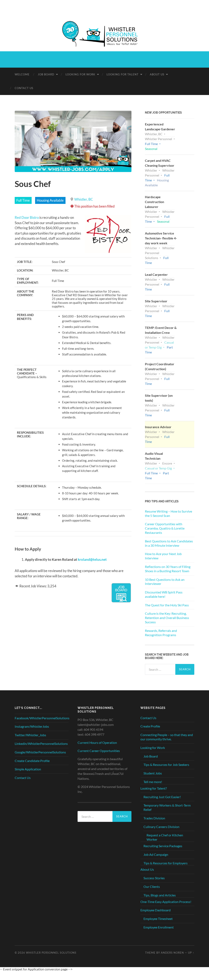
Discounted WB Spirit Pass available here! (163, 594)
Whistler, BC (83, 199)
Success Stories (154, 878)
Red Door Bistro (27, 217)
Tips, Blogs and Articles (159, 895)
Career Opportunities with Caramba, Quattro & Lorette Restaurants (165, 528)
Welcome (22, 74)
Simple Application (28, 769)
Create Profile (150, 726)
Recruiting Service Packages (162, 846)
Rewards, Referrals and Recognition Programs (161, 633)
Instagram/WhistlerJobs (32, 726)
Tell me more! (152, 782)
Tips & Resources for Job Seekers (166, 765)
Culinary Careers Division (161, 827)
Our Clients (151, 886)
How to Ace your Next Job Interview (163, 556)
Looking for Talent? (153, 788)
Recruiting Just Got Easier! (162, 797)
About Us (157, 74)
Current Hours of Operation (97, 742)
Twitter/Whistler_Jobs (30, 735)
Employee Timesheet (158, 919)
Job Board (46, 74)
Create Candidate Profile (32, 761)
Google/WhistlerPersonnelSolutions (40, 752)
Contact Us (24, 88)
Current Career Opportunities (99, 751)
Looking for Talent (123, 74)
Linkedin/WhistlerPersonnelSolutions (41, 743)
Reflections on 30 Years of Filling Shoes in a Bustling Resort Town (167, 569)
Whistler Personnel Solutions (51, 952)
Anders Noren (172, 952)
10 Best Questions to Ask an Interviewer (165, 582)
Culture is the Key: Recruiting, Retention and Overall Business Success (167, 617)
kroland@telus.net (92, 559)
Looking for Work (80, 74)
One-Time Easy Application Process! (165, 902)
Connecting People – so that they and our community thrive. (166, 737)
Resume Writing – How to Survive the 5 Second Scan (168, 513)
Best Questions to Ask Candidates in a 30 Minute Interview (169, 543)
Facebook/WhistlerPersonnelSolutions (42, 718)
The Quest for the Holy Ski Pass (167, 605)
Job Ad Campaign (155, 854)
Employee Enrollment (158, 927)
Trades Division (154, 818)
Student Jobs (152, 773)
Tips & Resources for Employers (165, 863)
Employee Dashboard (155, 910)
